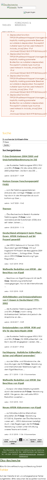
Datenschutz (23, 456)
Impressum (40, 454)
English (32, 12)
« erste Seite (6, 441)
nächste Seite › (33, 441)
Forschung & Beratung (23, 23)
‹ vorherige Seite (12, 441)
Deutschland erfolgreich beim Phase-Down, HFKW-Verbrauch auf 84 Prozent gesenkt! (22, 236)
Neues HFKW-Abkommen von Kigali (22, 407)
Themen (6, 25)
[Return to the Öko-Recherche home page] (9, 5)
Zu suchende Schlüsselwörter (15, 139)
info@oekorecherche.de (27, 454)
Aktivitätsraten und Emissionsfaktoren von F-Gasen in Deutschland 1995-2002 (22, 300)
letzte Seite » (39, 441)
